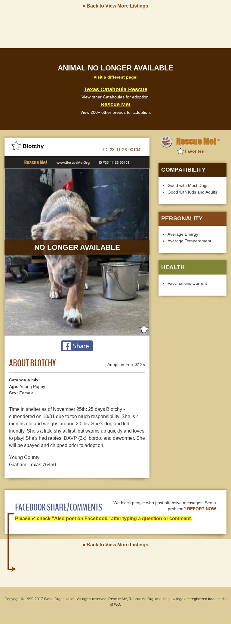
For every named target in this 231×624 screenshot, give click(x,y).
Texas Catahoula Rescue (115, 89)
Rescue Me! (115, 104)
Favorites (194, 151)
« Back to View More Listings (115, 5)
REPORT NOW (201, 509)
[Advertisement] (115, 28)
